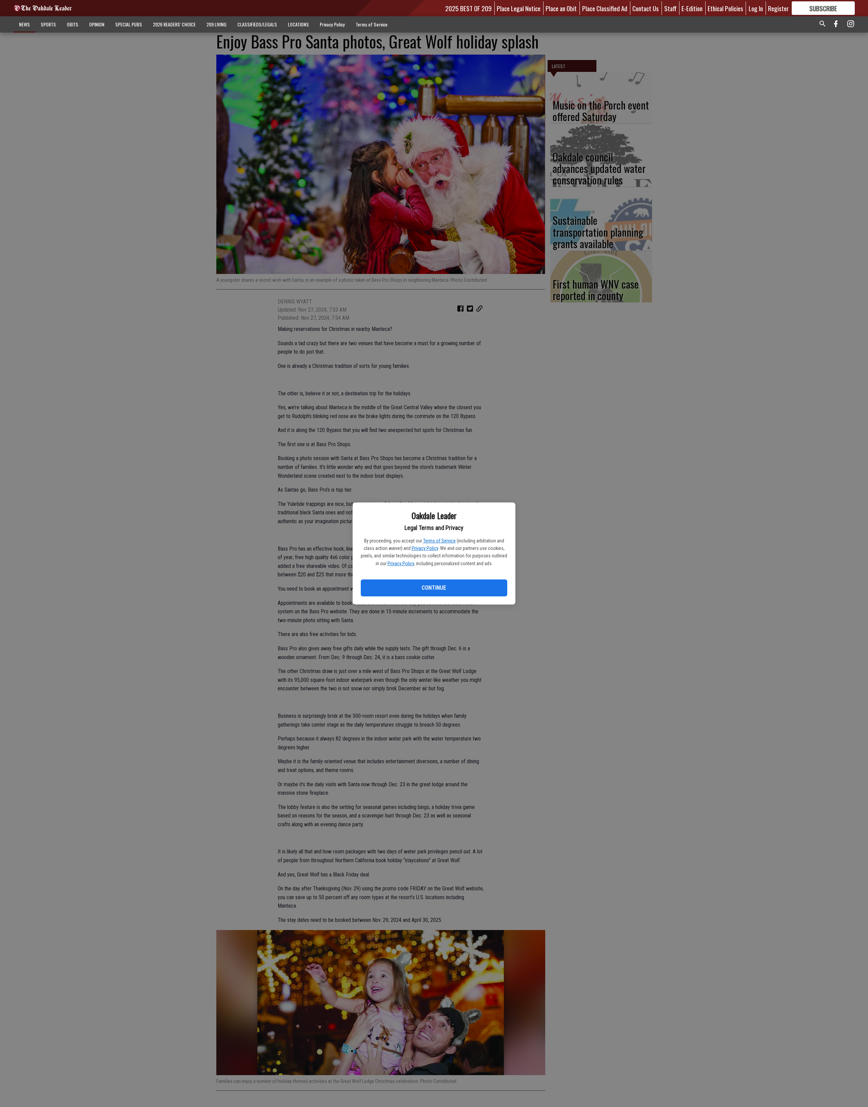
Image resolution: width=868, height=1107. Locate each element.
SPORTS (48, 24)
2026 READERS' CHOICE (174, 24)
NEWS (24, 24)
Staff (670, 8)
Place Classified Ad (604, 8)
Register (778, 8)
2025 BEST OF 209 (468, 8)
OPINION (96, 24)
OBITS (72, 24)
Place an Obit (561, 8)
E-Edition (692, 8)
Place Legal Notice (518, 8)
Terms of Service (439, 540)
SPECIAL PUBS (128, 24)
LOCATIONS (298, 24)
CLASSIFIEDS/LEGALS (257, 24)
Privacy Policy (425, 548)
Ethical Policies (725, 8)
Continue (434, 588)
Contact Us (645, 8)
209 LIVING (216, 24)
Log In (756, 8)
